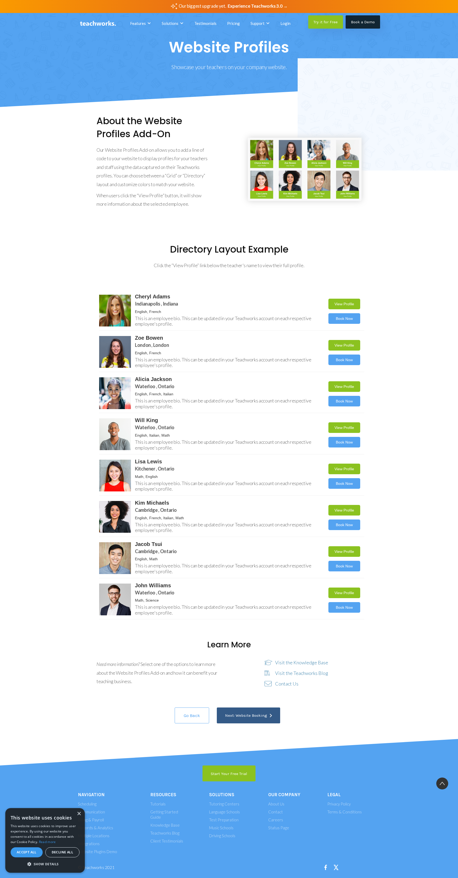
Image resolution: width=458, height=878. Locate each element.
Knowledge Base (165, 825)
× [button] (79, 814)
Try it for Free (326, 22)
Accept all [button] (27, 852)
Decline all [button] (62, 852)
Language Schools (224, 811)
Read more (47, 842)
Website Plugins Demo (97, 851)
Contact (275, 811)
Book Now (344, 318)
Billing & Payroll (91, 819)
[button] (140, 23)
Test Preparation (224, 819)
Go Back (192, 715)
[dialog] (45, 840)
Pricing (233, 23)
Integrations (89, 843)
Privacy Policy (339, 803)
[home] (98, 23)
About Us (276, 803)
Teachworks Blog (164, 833)
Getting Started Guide (164, 814)
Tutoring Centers (224, 803)
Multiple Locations (93, 835)
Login (285, 23)
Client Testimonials (166, 841)
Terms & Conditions (344, 811)
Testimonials (205, 23)
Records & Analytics (95, 827)
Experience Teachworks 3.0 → (258, 6)
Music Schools (221, 827)
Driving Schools (222, 835)
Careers (275, 819)
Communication (91, 811)
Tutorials (158, 803)
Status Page (278, 827)
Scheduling (87, 803)
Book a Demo (363, 22)
